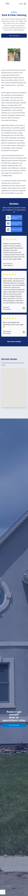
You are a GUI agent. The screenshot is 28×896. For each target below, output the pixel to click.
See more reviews (14, 341)
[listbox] (14, 55)
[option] (14, 55)
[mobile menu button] (25, 4)
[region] (14, 55)
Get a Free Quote (14, 35)
